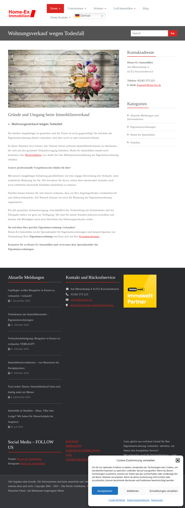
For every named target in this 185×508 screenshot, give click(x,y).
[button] (178, 460)
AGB (69, 455)
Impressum (157, 500)
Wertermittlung (33, 155)
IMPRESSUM (73, 445)
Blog (146, 8)
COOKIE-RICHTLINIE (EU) (82, 459)
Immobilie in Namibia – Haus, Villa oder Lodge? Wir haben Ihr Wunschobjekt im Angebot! (31, 416)
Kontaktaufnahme (89, 236)
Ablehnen (133, 491)
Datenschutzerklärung (138, 500)
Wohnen (98, 8)
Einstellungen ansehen (164, 491)
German (85, 15)
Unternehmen (75, 8)
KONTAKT (72, 441)
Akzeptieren (104, 491)
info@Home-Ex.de (81, 299)
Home (53, 8)
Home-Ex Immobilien (142, 134)
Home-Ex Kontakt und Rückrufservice (92, 305)
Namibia (135, 142)
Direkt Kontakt (59, 17)
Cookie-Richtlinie (117, 500)
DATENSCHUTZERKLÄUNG (83, 450)
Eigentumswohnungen (143, 126)
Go (172, 33)
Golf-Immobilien (123, 8)
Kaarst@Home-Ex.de (149, 85)
